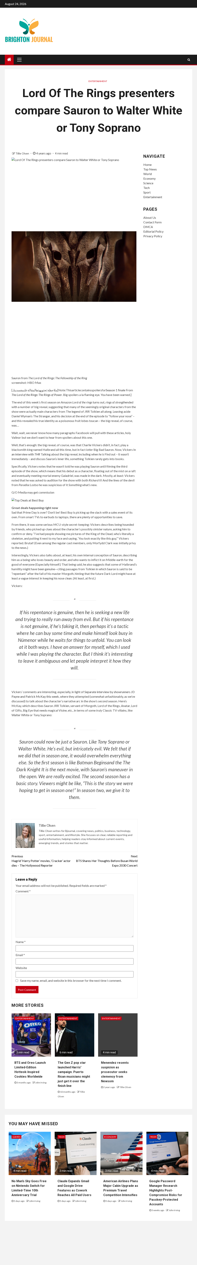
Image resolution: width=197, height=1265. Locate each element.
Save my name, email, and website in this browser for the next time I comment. (71, 980)
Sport (147, 192)
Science (148, 183)
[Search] (188, 59)
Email (20, 955)
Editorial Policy (153, 231)
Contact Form (152, 222)
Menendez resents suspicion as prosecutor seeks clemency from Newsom (115, 1072)
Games (16, 1136)
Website (21, 968)
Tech (146, 187)
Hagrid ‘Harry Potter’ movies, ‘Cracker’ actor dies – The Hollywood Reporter (41, 860)
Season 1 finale (115, 390)
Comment (23, 891)
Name (21, 942)
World (147, 174)
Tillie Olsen (22, 153)
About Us (149, 217)
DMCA (148, 227)
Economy (149, 178)
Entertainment (97, 81)
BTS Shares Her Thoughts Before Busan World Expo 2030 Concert (106, 860)
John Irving (40, 1082)
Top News (150, 169)
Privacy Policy (152, 236)
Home (147, 164)
